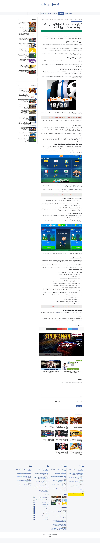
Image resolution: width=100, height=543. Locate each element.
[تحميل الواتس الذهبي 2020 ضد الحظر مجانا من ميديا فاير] (32, 50)
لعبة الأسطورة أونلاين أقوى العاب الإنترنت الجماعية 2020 (24, 39)
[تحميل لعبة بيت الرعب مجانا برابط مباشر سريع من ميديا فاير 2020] (32, 72)
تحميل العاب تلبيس (45, 513)
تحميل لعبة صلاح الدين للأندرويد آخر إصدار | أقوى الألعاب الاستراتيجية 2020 (62, 427)
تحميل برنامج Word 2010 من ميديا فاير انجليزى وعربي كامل (23, 122)
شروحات (66, 13)
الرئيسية (70, 13)
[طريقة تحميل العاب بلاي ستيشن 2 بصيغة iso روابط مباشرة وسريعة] (32, 129)
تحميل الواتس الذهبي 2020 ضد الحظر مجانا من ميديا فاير (24, 49)
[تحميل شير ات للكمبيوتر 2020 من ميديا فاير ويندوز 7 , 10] (64, 500)
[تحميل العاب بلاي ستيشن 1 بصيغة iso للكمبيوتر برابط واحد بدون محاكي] (32, 106)
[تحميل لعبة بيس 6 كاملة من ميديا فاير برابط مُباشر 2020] (61, 433)
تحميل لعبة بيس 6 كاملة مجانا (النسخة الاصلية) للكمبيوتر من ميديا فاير (76, 440)
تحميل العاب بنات (45, 511)
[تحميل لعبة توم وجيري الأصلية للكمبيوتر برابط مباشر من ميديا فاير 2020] (76, 446)
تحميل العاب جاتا (45, 506)
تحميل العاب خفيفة (45, 508)
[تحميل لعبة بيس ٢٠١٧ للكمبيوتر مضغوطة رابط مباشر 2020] (47, 433)
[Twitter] (50, 536)
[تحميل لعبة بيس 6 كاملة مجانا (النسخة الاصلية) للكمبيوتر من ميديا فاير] (76, 433)
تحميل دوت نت (58, 312)
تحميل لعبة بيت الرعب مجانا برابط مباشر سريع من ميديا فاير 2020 (23, 71)
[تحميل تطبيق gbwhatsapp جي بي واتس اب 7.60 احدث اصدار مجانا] (32, 55)
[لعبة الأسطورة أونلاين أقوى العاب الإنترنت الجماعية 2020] (32, 40)
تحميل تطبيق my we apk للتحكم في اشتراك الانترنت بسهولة (24, 61)
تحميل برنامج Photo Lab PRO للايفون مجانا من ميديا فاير (24, 44)
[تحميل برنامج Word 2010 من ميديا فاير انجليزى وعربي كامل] (32, 124)
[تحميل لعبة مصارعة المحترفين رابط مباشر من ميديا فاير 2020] (61, 446)
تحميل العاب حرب (45, 510)
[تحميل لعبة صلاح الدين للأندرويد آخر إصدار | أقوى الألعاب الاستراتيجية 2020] (61, 420)
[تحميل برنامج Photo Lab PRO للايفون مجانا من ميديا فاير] (32, 45)
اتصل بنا (42, 13)
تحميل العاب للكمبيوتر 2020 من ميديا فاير (71, 19)
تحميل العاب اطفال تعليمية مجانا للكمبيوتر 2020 (24, 133)
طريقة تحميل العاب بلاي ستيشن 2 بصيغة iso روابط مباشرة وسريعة (24, 128)
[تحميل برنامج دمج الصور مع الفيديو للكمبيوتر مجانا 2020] (32, 118)
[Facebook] (52, 536)
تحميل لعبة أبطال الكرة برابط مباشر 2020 (48, 426)
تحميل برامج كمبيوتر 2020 (44, 497)
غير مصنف (46, 519)
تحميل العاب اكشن (78, 339)
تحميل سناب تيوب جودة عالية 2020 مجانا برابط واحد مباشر (24, 34)
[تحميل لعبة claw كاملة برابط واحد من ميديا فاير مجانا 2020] (76, 420)
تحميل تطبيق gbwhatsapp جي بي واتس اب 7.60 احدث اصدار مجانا (23, 55)
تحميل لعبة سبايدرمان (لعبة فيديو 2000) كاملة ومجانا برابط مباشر (70, 345)
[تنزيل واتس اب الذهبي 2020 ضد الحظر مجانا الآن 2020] (32, 67)
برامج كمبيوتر (55, 13)
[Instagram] (48, 536)
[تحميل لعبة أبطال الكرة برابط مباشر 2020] (47, 420)
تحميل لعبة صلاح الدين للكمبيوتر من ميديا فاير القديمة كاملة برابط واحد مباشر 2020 (24, 112)
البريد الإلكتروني (79, 401)
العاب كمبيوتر (61, 13)
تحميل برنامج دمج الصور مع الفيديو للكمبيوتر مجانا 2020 (24, 117)
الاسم (81, 396)
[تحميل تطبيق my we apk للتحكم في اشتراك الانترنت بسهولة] (32, 61)
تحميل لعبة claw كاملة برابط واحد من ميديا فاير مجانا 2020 (76, 426)
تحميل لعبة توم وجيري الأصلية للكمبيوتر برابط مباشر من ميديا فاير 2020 (76, 453)
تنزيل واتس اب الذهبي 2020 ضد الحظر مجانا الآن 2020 (24, 65)
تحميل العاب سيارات (45, 515)
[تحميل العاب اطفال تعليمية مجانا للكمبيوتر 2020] (32, 134)
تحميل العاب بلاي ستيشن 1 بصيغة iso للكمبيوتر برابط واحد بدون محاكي (23, 106)
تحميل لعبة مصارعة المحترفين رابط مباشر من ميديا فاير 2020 (62, 453)
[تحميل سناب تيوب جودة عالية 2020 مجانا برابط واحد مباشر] (32, 35)
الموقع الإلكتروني (58, 401)
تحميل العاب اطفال (45, 504)
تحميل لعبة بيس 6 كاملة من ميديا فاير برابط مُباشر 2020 (62, 440)
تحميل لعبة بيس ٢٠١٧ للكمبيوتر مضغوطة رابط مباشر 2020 (48, 440)
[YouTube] (49, 536)
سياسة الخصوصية (48, 13)
